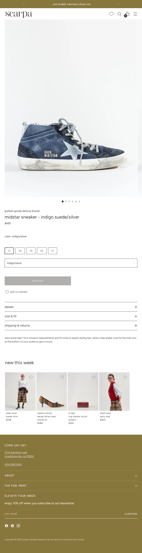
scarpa (25, 539)
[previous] (24, 4)
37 (9, 250)
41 (52, 250)
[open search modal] (119, 14)
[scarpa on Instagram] (18, 526)
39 (30, 250)
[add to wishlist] (30, 377)
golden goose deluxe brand (22, 211)
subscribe (131, 514)
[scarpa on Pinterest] (13, 526)
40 (41, 250)
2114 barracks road (16, 452)
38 (20, 250)
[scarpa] (18, 14)
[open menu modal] (135, 14)
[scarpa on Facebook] (7, 526)
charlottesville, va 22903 (19, 456)
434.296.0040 (13, 464)
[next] (118, 4)
